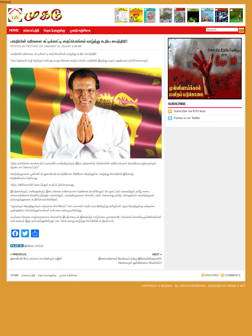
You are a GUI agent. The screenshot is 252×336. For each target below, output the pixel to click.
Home (13, 30)
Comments (232, 275)
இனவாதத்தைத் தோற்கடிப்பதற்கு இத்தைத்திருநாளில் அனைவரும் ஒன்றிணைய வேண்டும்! (130, 258)
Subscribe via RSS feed (189, 111)
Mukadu (167, 285)
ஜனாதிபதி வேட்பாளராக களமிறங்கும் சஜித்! (36, 256)
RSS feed (212, 275)
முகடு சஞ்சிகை (80, 30)
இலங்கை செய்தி (33, 245)
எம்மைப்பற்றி (31, 30)
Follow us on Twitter (187, 118)
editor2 (32, 46)
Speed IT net (236, 285)
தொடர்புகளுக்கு (54, 30)
